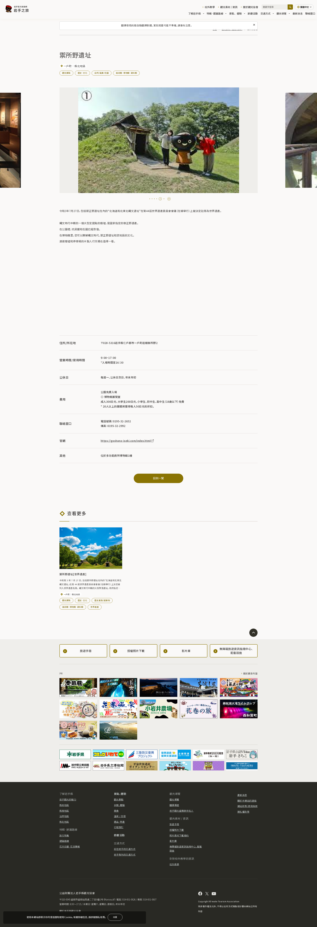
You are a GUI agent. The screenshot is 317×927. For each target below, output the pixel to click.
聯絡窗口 (310, 13)
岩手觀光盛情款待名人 (182, 810)
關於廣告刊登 (250, 673)
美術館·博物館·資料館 (126, 72)
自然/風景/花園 (101, 72)
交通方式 (266, 13)
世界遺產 (94, 606)
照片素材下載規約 (179, 835)
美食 (116, 810)
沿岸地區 (64, 816)
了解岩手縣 (194, 13)
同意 (115, 917)
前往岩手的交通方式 (124, 849)
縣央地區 (64, 805)
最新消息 (298, 13)
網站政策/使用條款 (247, 806)
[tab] (149, 198)
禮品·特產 (119, 821)
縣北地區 (64, 821)
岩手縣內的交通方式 (124, 854)
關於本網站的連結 (247, 800)
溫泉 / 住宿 (120, 816)
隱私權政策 (243, 811)
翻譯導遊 (174, 805)
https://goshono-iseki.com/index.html (126, 441)
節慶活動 (253, 13)
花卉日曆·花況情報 (69, 846)
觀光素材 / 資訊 (229, 7)
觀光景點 (66, 72)
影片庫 (173, 841)
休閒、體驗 (119, 805)
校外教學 (210, 7)
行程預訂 (118, 827)
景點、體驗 (235, 13)
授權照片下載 (177, 829)
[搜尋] (290, 7)
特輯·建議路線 (215, 13)
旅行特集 (64, 835)
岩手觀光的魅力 (67, 799)
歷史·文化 (82, 72)
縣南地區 (64, 810)
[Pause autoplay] (169, 199)
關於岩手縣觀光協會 (70, 910)
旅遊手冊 (174, 824)
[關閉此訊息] (254, 25)
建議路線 (64, 841)
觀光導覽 (282, 13)
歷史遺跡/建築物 (102, 600)
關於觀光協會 (250, 7)
